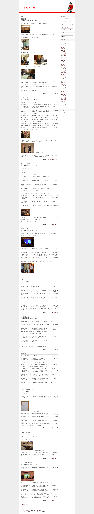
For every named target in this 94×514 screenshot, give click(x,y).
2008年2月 (63, 88)
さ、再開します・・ (26, 317)
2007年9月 (63, 95)
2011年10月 (63, 48)
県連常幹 (23, 353)
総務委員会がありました (27, 389)
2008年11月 (63, 81)
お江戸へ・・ (24, 97)
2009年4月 (63, 75)
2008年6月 (63, 85)
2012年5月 (63, 41)
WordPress (38, 510)
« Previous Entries (25, 504)
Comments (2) (55, 349)
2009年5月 (63, 74)
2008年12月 (63, 80)
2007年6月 (63, 99)
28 (63, 27)
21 (63, 26)
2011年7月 (63, 53)
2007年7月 (63, 98)
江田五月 (41, 34)
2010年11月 (63, 63)
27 (62, 27)
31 (68, 27)
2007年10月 (63, 94)
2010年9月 (63, 65)
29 (65, 27)
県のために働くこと (26, 164)
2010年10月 (63, 64)
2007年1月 (63, 104)
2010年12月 (63, 61)
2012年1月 (63, 44)
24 (68, 26)
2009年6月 (63, 72)
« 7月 (64, 29)
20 (62, 26)
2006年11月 (63, 106)
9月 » (70, 29)
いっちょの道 (28, 7)
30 (67, 27)
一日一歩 (50, 93)
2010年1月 (63, 68)
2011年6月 (63, 54)
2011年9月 (63, 50)
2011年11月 (63, 47)
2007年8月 (63, 97)
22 (65, 26)
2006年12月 (63, 105)
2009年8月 (63, 71)
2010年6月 (63, 67)
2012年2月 (63, 43)
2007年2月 (63, 102)
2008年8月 (63, 84)
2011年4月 (63, 57)
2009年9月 (63, 70)
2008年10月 (63, 82)
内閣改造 (23, 279)
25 (70, 26)
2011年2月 (63, 60)
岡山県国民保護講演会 (27, 462)
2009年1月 (63, 78)
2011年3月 (63, 58)
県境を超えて (24, 228)
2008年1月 (63, 89)
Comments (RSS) (32, 511)
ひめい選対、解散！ (26, 432)
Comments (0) (55, 93)
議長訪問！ (24, 19)
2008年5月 (63, 87)
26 (72, 26)
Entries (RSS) (24, 511)
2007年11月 (63, 92)
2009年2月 (63, 77)
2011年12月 (63, 46)
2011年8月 (63, 51)
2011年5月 (63, 55)
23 (67, 26)
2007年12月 (63, 91)
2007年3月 (63, 101)
